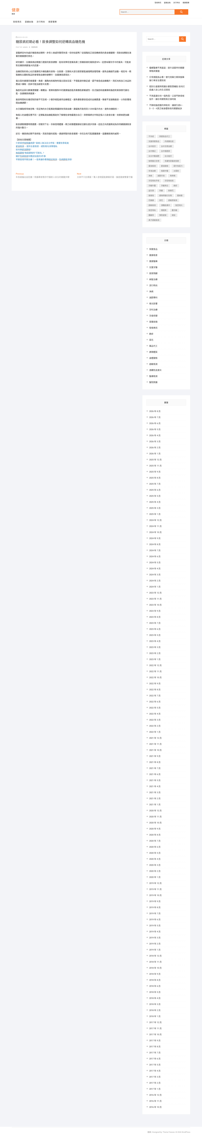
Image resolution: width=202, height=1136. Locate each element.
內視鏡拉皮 (169, 141)
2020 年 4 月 (155, 859)
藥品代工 (153, 346)
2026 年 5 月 (155, 429)
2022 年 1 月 (155, 732)
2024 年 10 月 (155, 532)
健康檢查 (153, 255)
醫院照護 (153, 382)
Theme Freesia (168, 1132)
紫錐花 (171, 190)
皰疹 (175, 186)
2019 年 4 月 (155, 931)
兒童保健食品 (154, 141)
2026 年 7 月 (155, 417)
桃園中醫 (164, 171)
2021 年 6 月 (155, 774)
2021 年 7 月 (155, 768)
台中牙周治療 (166, 146)
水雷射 (176, 171)
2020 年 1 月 (155, 877)
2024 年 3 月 (155, 574)
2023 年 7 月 (155, 623)
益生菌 (151, 190)
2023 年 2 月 (155, 653)
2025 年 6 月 (155, 490)
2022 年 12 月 (155, 665)
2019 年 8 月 (155, 907)
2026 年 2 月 (155, 447)
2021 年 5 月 (155, 780)
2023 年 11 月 (155, 599)
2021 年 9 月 (155, 756)
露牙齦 (174, 210)
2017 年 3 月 (155, 1077)
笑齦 (161, 190)
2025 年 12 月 (155, 459)
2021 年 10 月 (155, 750)
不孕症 (151, 136)
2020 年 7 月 (155, 841)
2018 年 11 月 (155, 962)
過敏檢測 (152, 205)
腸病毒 (179, 195)
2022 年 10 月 (155, 677)
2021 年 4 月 (155, 786)
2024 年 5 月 (155, 562)
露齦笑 (151, 215)
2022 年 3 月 (155, 720)
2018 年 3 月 (155, 1004)
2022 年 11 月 (155, 671)
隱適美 (163, 210)
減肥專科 (153, 297)
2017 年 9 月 (155, 1040)
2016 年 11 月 (155, 1101)
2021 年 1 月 (155, 804)
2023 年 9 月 (155, 611)
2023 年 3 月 (155, 647)
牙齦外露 (152, 186)
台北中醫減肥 (154, 156)
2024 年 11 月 (155, 526)
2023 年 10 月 (155, 605)
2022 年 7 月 (155, 695)
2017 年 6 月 (155, 1058)
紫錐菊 (151, 195)
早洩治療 (152, 171)
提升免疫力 (178, 166)
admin (25, 47)
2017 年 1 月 (155, 1089)
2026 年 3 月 (155, 441)
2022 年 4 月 (155, 714)
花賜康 (151, 200)
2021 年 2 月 (155, 798)
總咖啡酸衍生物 (165, 195)
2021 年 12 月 (155, 738)
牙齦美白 (164, 186)
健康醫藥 (186, 3)
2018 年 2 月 (155, 1010)
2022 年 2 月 (155, 726)
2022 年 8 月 (155, 689)
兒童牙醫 (153, 267)
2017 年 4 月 (155, 1071)
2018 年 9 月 (155, 974)
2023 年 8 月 (155, 617)
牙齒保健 (153, 315)
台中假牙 (152, 146)
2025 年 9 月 (155, 472)
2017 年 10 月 (155, 1034)
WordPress (186, 1132)
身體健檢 (153, 358)
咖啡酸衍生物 (154, 161)
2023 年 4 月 (155, 641)
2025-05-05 (22, 37)
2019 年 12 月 (155, 883)
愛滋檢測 (152, 166)
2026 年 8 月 (155, 411)
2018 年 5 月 (155, 992)
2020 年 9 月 (155, 829)
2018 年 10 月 (155, 968)
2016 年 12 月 (155, 1095)
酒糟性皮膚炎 (155, 370)
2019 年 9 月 (155, 901)
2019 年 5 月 (155, 925)
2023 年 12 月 (155, 593)
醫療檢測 (153, 376)
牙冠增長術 (169, 181)
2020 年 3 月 (155, 865)
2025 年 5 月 (155, 496)
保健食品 (153, 249)
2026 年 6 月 (155, 423)
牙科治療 (153, 309)
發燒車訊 (158, 3)
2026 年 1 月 (155, 453)
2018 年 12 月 (155, 956)
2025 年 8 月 (155, 478)
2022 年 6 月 (155, 701)
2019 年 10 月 (155, 895)
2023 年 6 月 (155, 629)
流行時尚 (176, 3)
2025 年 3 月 (155, 508)
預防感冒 (162, 215)
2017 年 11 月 (155, 1028)
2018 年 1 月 (155, 1016)
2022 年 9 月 (155, 683)
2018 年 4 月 (155, 998)
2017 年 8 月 (155, 1046)
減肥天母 (161, 176)
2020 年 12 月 (155, 810)
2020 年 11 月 (155, 816)
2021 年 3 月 (155, 792)
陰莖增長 (152, 210)
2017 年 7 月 (155, 1052)
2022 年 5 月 (155, 708)
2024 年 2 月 (155, 580)
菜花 (161, 200)
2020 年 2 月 (155, 871)
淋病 (150, 176)
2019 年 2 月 (155, 944)
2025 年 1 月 (155, 514)
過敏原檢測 (172, 200)
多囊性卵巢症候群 (172, 161)
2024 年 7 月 (155, 550)
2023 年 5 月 (155, 635)
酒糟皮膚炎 (165, 205)
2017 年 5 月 (155, 1065)
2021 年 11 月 (155, 744)
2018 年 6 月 (155, 986)
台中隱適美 (165, 151)
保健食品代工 (164, 136)
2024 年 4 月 (155, 568)
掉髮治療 (153, 279)
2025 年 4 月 (155, 502)
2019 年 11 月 (155, 889)
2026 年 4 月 (155, 435)
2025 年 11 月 (155, 466)
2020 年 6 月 (155, 847)
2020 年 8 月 (155, 835)
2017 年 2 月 (155, 1083)
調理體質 (153, 352)
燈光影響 (153, 303)
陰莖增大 (178, 205)
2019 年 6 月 (155, 919)
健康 (16, 10)
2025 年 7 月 (155, 484)
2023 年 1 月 (155, 659)
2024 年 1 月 (155, 587)
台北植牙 (168, 156)
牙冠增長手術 (154, 181)
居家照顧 (153, 273)
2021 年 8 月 (155, 762)
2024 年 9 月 (155, 538)
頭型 (173, 215)
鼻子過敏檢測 (154, 220)
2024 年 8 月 (155, 544)
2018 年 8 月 (155, 980)
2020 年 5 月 (155, 853)
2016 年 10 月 (155, 1107)
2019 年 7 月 (155, 913)
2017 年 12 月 (155, 1022)
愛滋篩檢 (164, 166)
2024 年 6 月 (155, 556)
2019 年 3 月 (155, 937)
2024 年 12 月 (155, 520)
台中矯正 (152, 151)
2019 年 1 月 (155, 950)
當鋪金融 (167, 3)
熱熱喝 (172, 176)
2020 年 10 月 (155, 823)
